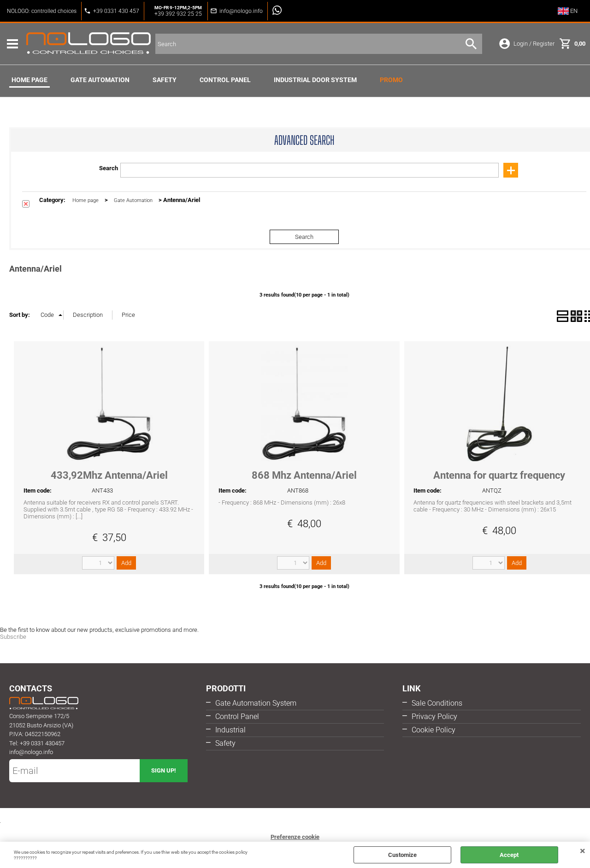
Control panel (225, 79)
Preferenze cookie (295, 836)
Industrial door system (315, 79)
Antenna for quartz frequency (499, 475)
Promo (391, 79)
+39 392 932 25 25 (178, 14)
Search (108, 168)
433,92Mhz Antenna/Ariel (109, 475)
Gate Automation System (255, 703)
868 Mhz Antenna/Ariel (304, 475)
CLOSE (582, 851)
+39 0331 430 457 (116, 11)
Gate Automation (100, 79)
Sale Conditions (437, 703)
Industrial (230, 729)
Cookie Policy (433, 729)
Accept (509, 854)
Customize (402, 854)
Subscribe (13, 636)
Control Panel (237, 716)
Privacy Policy (434, 716)
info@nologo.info (241, 11)
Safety (165, 79)
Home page (29, 79)
